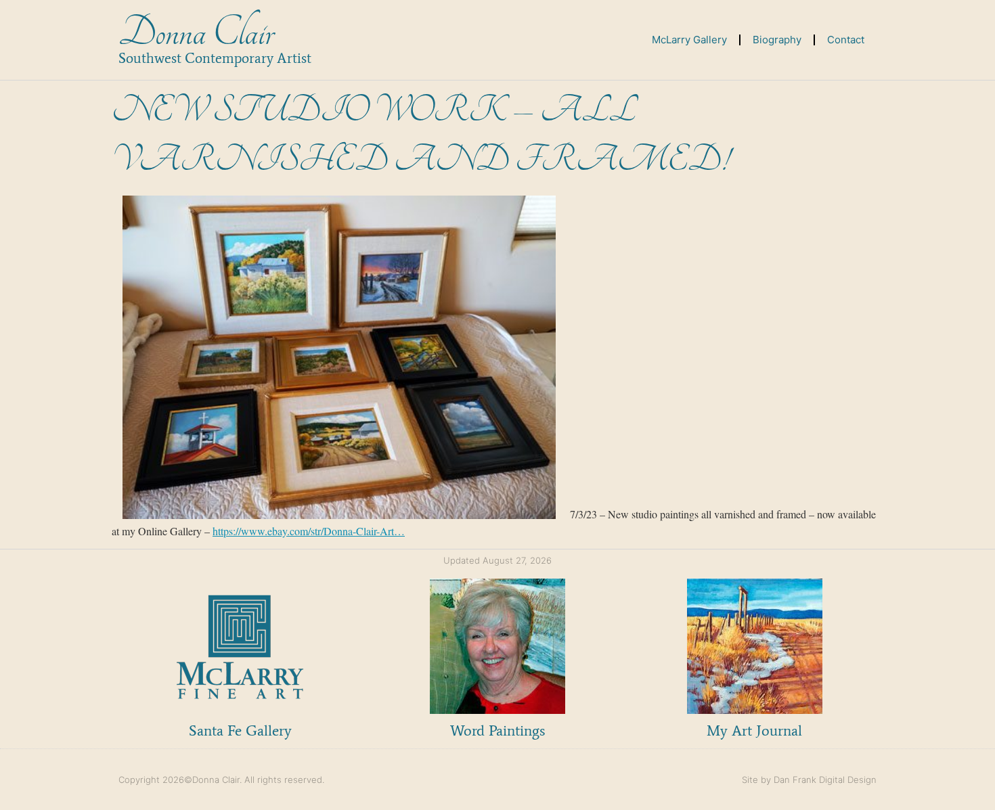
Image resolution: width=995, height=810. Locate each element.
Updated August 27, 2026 (497, 560)
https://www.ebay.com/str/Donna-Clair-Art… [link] (309, 531)
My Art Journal (754, 730)
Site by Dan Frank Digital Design (809, 779)
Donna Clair (195, 33)
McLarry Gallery (689, 39)
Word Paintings (497, 730)
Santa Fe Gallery (240, 730)
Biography (777, 39)
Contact (845, 39)
